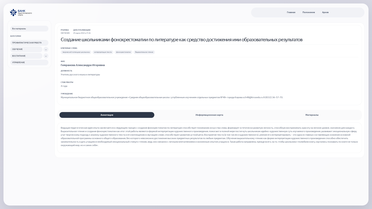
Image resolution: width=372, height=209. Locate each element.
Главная (291, 12)
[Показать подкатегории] (45, 49)
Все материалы (19, 28)
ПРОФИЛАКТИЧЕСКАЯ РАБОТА (27, 43)
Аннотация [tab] (107, 114)
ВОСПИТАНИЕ (19, 56)
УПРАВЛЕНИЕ (18, 62)
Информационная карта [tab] (209, 114)
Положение (309, 12)
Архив (325, 12)
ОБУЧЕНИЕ (17, 49)
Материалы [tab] (312, 114)
